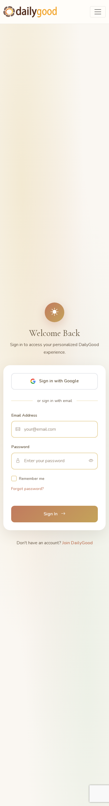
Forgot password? (27, 488)
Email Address (24, 415)
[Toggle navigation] (98, 11)
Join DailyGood (77, 543)
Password (20, 447)
